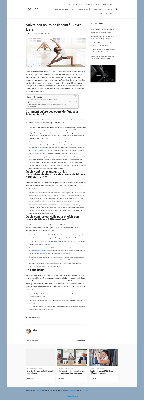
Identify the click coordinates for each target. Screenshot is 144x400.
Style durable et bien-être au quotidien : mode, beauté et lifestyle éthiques (102, 37)
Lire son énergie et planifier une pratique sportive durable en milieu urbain (102, 57)
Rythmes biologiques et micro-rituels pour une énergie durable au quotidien (103, 50)
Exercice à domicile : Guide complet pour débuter (40, 372)
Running (89, 4)
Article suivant (80, 340)
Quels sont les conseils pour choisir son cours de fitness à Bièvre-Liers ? (47, 104)
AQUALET (32, 8)
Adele (29, 33)
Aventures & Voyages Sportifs (63, 9)
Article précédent (32, 340)
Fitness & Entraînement (104, 4)
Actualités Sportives (75, 4)
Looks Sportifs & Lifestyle (103, 9)
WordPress (85, 390)
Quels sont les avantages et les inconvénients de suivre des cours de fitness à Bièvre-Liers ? (52, 102)
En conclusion (32, 106)
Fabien (62, 378)
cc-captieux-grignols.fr (39, 150)
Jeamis (31, 378)
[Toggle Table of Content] (75, 96)
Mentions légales (72, 396)
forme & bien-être (106, 13)
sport (56, 241)
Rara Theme (71, 390)
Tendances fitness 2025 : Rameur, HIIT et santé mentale (102, 372)
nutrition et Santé (84, 9)
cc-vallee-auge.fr (42, 250)
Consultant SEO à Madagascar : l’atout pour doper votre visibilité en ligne (103, 44)
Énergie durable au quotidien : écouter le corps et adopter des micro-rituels (102, 30)
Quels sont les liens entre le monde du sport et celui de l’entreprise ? (71, 372)
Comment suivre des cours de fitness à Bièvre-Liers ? (42, 100)
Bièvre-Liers (75, 120)
